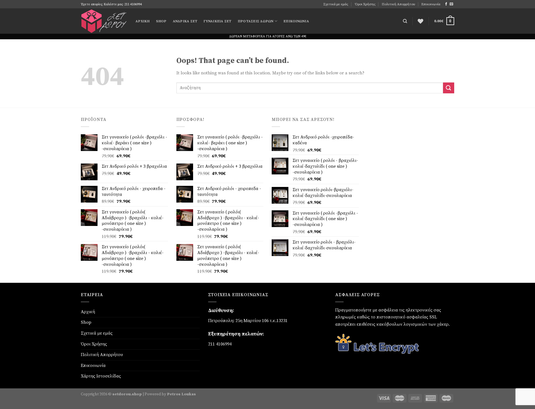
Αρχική (142, 21)
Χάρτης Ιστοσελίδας (101, 376)
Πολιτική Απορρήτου (398, 4)
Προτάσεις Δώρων (256, 21)
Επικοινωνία (430, 4)
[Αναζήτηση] (405, 21)
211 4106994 (220, 344)
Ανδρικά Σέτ (185, 21)
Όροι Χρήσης (365, 4)
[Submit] (448, 87)
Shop (161, 21)
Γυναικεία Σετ (217, 21)
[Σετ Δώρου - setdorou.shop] (104, 21)
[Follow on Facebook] (446, 4)
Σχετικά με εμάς (335, 4)
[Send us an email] (451, 4)
